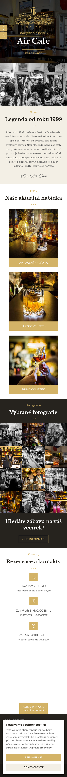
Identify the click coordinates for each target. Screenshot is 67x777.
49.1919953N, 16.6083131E (33, 615)
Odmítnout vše (34, 767)
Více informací (34, 539)
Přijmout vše (33, 757)
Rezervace (33, 53)
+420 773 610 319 (33, 586)
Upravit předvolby (41, 747)
